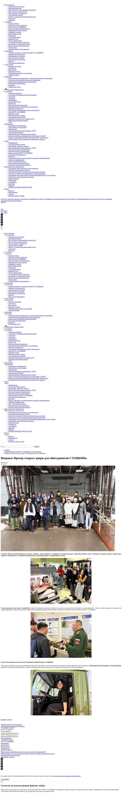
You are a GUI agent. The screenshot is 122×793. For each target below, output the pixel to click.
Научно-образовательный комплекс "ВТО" (22, 131)
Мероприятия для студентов (17, 30)
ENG (5, 211)
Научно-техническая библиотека (19, 29)
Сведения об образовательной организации (22, 95)
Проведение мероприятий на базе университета (24, 110)
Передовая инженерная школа (18, 120)
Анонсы (11, 194)
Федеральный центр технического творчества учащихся (26, 139)
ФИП (10, 122)
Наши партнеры (13, 179)
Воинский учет (13, 39)
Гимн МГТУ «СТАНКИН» (17, 112)
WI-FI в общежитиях (15, 41)
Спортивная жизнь (14, 37)
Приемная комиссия (14, 8)
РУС (2, 209)
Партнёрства (12, 100)
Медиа (7, 189)
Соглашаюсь (5, 779)
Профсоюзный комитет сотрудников (20, 73)
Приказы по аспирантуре (16, 54)
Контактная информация (16, 63)
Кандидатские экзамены (16, 58)
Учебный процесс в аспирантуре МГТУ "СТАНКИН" (26, 53)
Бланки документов (14, 66)
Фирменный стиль (14, 87)
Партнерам (8, 76)
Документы (12, 68)
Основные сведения (14, 93)
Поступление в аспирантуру (17, 13)
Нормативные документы (16, 59)
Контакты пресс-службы (16, 196)
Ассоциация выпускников (17, 117)
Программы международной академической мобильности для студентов (31, 175)
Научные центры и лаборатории (18, 151)
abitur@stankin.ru (6, 738)
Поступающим (9, 5)
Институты (12, 103)
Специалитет (5, 745)
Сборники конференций (16, 160)
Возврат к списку (6, 719)
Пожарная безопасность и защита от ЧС (21, 119)
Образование (9, 124)
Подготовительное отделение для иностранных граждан (26, 172)
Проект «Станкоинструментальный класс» (22, 17)
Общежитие (12, 180)
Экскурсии (12, 18)
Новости (11, 61)
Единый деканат (13, 23)
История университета (15, 108)
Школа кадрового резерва (16, 115)
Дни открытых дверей (15, 15)
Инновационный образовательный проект (22, 134)
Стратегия (11, 98)
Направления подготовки (16, 56)
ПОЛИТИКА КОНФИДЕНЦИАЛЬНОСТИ (15, 771)
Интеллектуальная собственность (19, 149)
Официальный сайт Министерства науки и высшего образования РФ (23, 752)
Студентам (8, 22)
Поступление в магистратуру (17, 11)
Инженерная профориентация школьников (22, 82)
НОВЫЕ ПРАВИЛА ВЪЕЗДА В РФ (20, 187)
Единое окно (12, 47)
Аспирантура (5, 748)
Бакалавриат (5, 743)
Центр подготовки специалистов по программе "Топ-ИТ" (27, 136)
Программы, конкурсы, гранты (18, 146)
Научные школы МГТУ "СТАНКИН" (20, 153)
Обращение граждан (7, 757)
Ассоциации (12, 182)
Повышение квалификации (17, 125)
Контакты (11, 20)
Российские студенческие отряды (19, 44)
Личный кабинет (13, 75)
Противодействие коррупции (18, 105)
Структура (11, 96)
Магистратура (5, 747)
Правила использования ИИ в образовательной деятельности (28, 137)
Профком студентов (14, 32)
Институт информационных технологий (84, 199)
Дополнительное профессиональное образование (24, 80)
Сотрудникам (9, 64)
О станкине (8, 91)
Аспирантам (9, 51)
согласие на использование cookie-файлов (66, 776)
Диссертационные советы (16, 144)
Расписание (12, 35)
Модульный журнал (14, 34)
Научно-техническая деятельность (19, 165)
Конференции (12, 143)
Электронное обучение (15, 132)
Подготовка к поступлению (17, 127)
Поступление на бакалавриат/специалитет (22, 10)
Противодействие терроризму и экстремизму (23, 107)
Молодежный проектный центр (18, 46)
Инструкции (12, 70)
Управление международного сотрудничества (23, 168)
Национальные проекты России (18, 163)
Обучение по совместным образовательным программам (26, 173)
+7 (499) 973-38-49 (7, 740)
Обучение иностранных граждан (19, 170)
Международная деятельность (14, 167)
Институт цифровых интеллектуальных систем (55, 199)
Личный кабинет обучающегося (18, 49)
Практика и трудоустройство (17, 25)
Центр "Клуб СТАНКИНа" (17, 27)
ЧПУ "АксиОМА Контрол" (17, 161)
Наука (6, 141)
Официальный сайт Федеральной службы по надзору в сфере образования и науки (28, 753)
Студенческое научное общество (18, 42)
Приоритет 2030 (13, 114)
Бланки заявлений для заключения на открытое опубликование (29, 158)
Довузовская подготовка (16, 6)
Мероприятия (12, 192)
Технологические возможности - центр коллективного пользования (30, 78)
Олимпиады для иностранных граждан (21, 177)
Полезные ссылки (14, 71)
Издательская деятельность (17, 83)
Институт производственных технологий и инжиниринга (20, 199)
